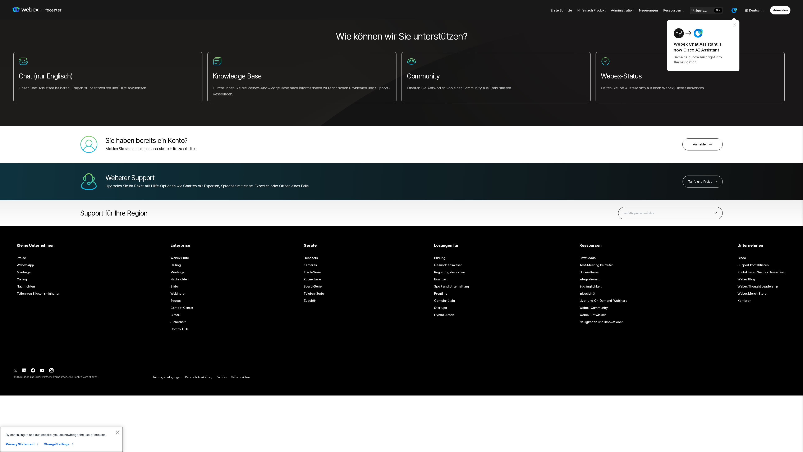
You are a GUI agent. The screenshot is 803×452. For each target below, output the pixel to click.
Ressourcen (672, 10)
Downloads (587, 258)
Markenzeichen (240, 377)
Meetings (24, 272)
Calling (22, 279)
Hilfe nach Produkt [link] (591, 10)
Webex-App (25, 265)
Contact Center (181, 307)
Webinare (177, 293)
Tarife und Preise (700, 182)
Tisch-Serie (312, 272)
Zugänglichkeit (590, 286)
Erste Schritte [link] (561, 10)
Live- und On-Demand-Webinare (603, 300)
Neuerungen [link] (648, 10)
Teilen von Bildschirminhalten (38, 293)
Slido (174, 286)
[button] (734, 10)
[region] (61, 439)
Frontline (440, 293)
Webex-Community (593, 307)
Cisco (742, 258)
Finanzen (441, 279)
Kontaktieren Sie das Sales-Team (762, 272)
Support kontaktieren (753, 265)
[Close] (117, 432)
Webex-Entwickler (592, 314)
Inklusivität (587, 293)
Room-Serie (312, 279)
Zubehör (310, 300)
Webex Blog (746, 279)
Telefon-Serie (314, 293)
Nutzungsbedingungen (167, 377)
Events (175, 300)
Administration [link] (622, 10)
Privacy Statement (20, 444)
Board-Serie (313, 286)
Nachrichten (26, 286)
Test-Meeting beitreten (596, 265)
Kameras (310, 265)
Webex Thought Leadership (758, 286)
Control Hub (179, 329)
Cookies (221, 377)
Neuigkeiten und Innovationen (601, 322)
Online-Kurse (588, 272)
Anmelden (780, 10)
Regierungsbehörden (449, 272)
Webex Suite (179, 258)
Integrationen (589, 279)
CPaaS (175, 314)
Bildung (439, 258)
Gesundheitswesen (448, 265)
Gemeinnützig (444, 300)
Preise (21, 258)
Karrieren (744, 300)
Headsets (311, 258)
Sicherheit (177, 322)
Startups (440, 307)
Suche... (701, 10)
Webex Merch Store (752, 293)
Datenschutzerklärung (198, 377)
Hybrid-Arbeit (444, 314)
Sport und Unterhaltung (451, 286)
